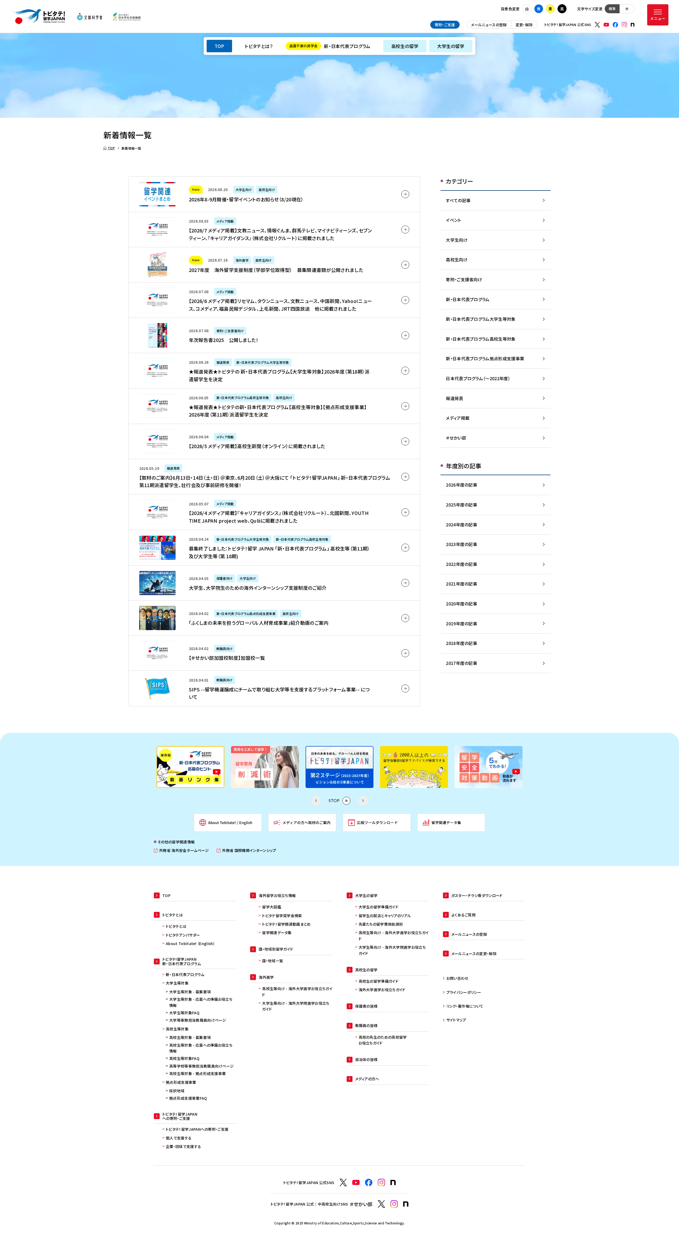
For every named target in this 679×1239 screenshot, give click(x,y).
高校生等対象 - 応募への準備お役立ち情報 (200, 1048)
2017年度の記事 (461, 663)
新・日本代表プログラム (330, 46)
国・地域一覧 (272, 960)
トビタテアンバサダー (183, 935)
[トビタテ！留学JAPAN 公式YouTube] (606, 24)
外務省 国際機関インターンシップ (246, 850)
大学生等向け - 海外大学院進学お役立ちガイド (295, 1006)
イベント (453, 220)
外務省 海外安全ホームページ (181, 850)
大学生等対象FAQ (184, 1012)
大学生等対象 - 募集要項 (190, 991)
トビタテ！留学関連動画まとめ (286, 924)
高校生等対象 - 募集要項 (190, 1037)
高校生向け (457, 259)
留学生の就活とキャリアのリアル (385, 915)
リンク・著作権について (465, 1006)
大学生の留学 (450, 46)
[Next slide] (363, 800)
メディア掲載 (457, 418)
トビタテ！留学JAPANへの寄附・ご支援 (197, 1129)
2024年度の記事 (461, 524)
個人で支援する (178, 1138)
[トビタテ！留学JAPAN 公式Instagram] (624, 24)
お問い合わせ (457, 978)
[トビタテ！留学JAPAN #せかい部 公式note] (405, 1204)
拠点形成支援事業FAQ (188, 1098)
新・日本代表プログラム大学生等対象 (480, 319)
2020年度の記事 (461, 603)
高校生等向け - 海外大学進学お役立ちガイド (297, 991)
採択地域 (176, 1090)
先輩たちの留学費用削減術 (381, 924)
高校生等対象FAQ (184, 1058)
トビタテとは (176, 926)
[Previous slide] (316, 800)
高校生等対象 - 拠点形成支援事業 (197, 1073)
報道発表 (454, 398)
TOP (219, 46)
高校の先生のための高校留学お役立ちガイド (383, 1040)
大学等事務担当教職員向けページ (197, 1020)
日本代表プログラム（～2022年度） (478, 378)
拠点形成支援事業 (181, 1082)
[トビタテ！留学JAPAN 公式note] (632, 25)
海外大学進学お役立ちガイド (382, 989)
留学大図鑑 (271, 906)
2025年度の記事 (461, 504)
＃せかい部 (456, 438)
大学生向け (457, 240)
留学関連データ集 (277, 932)
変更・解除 (524, 24)
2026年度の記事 (461, 485)
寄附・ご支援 (445, 24)
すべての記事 (458, 200)
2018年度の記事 (461, 643)
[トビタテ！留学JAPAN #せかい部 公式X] (381, 1204)
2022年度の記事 (461, 564)
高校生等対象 (177, 1029)
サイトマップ (456, 1020)
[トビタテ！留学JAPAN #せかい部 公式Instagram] (394, 1204)
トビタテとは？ (259, 46)
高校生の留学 (405, 46)
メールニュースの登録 (489, 24)
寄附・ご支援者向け (464, 279)
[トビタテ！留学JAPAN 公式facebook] (615, 24)
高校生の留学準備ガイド (379, 981)
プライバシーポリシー (463, 992)
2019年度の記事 (461, 623)
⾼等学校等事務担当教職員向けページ (201, 1066)
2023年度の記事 (461, 544)
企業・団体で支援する (183, 1146)
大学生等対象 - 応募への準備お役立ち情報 (200, 1002)
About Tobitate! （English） (190, 943)
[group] (190, 767)
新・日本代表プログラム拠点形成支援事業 (485, 358)
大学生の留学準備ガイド (379, 906)
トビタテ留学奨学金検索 (282, 915)
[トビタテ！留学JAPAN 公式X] (597, 24)
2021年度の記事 (461, 583)
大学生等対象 (177, 983)
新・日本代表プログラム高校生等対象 (480, 339)
